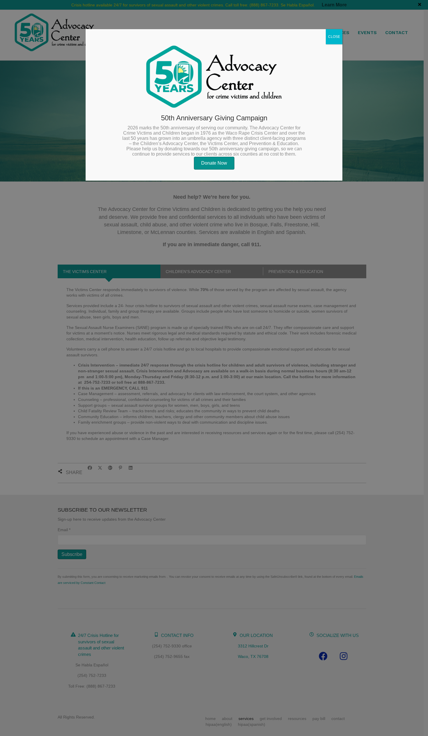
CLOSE (334, 37)
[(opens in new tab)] (214, 76)
